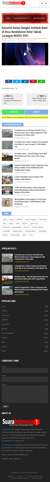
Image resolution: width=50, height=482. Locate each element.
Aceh (17, 223)
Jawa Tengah (15, 235)
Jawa (24, 235)
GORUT (5, 235)
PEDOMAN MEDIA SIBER (20, 478)
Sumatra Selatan (37, 227)
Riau (4, 223)
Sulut (4, 220)
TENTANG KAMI (36, 478)
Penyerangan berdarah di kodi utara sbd (12, 100)
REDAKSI (20, 476)
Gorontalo (42, 220)
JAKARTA (20, 220)
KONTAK (10, 476)
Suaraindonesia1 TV (21, 18)
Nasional (6, 227)
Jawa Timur (34, 223)
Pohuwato (6, 231)
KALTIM (24, 223)
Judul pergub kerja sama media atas (39, 99)
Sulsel (11, 223)
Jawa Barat (42, 231)
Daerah (26, 227)
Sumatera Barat (30, 231)
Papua (11, 220)
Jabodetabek (16, 227)
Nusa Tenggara (31, 220)
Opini (31, 235)
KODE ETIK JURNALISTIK (34, 476)
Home (8, 18)
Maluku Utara (17, 231)
